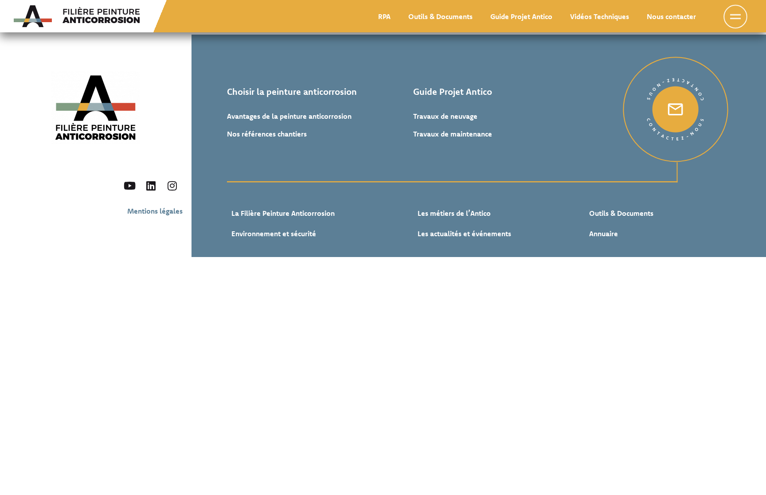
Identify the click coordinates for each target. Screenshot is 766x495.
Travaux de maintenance (452, 133)
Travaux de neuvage (445, 116)
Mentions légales (155, 211)
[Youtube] (129, 185)
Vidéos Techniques (599, 16)
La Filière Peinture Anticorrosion (283, 213)
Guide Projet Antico (521, 16)
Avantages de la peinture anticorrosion (289, 116)
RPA (384, 16)
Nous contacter (671, 16)
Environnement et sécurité (273, 233)
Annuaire (603, 233)
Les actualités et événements (464, 233)
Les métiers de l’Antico (454, 213)
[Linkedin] (150, 185)
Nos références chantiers (267, 133)
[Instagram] (172, 185)
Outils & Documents (440, 16)
